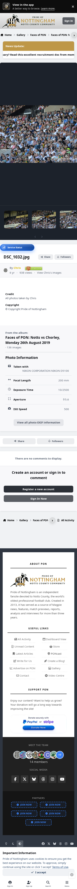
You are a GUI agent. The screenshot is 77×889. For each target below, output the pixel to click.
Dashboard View (55, 639)
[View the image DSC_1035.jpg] (44, 219)
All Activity (24, 639)
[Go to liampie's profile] (41, 755)
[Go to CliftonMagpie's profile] (48, 755)
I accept (40, 872)
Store (56, 646)
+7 (59, 754)
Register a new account (38, 489)
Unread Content (24, 646)
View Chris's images (49, 272)
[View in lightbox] (38, 134)
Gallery (56, 668)
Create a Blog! (56, 661)
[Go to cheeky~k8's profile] (23, 755)
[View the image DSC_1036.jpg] (16, 219)
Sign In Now (38, 498)
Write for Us (24, 661)
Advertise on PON (24, 668)
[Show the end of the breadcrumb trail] (74, 35)
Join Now (26, 804)
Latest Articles (24, 653)
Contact (24, 675)
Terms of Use (60, 867)
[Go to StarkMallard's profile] (54, 755)
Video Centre (56, 675)
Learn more (7, 6)
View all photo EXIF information (38, 422)
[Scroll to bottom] (71, 875)
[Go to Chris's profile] (6, 270)
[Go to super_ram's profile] (29, 755)
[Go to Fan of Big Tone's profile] (35, 755)
